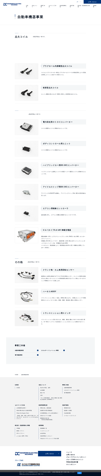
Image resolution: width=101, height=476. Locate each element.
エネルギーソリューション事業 (71, 390)
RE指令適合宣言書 (72, 462)
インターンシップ (44, 431)
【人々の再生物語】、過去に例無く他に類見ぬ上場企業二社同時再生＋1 (51, 398)
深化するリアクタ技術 (45, 415)
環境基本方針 (67, 408)
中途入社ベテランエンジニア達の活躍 (49, 438)
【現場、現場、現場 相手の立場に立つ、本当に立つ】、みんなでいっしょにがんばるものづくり (27, 417)
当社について (42, 385)
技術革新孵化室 (43, 405)
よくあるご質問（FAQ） (23, 436)
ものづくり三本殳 (20, 405)
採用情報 (41, 425)
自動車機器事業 (68, 387)
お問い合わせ (70, 454)
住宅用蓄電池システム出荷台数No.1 (49, 413)
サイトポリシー (71, 464)
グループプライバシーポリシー (76, 457)
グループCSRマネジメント (74, 459)
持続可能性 (65, 405)
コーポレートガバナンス (70, 415)
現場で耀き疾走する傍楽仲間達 (24, 410)
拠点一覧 (42, 392)
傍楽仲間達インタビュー (46, 436)
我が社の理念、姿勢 (45, 387)
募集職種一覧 (43, 428)
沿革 (41, 395)
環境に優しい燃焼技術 (45, 408)
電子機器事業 (67, 392)
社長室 (17, 385)
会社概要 (42, 390)
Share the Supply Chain (23, 413)
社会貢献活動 (67, 413)
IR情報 (18, 428)
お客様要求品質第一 (21, 408)
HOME (16, 374)
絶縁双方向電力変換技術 (46, 410)
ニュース (69, 452)
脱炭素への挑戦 (68, 410)
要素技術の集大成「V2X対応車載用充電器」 (46, 418)
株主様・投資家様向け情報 (22, 425)
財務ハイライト (20, 431)
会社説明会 (43, 433)
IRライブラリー (20, 433)
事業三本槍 (65, 385)
